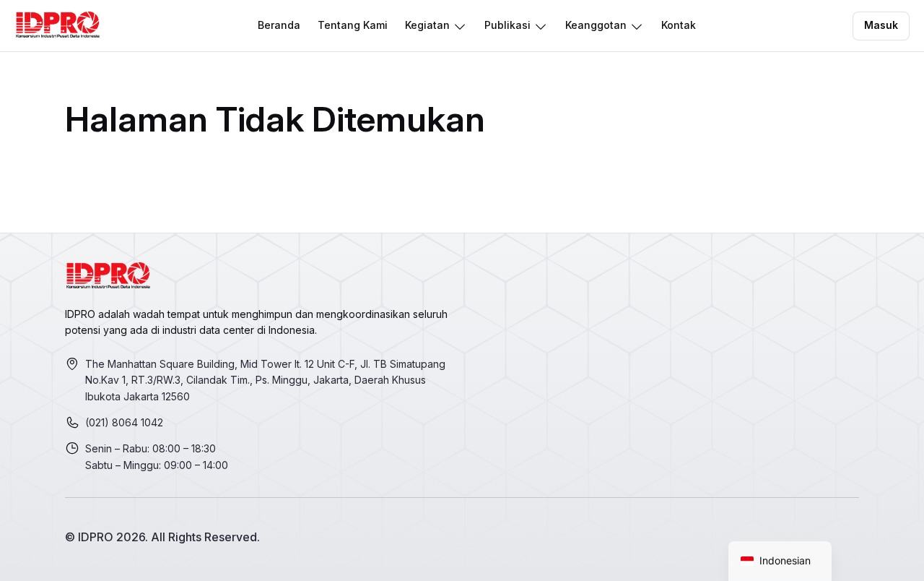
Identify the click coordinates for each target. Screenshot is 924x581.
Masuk (881, 25)
